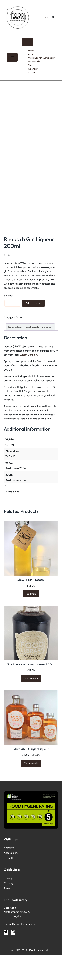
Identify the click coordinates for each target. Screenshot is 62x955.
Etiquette (9, 858)
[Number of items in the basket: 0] (52, 17)
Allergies (9, 847)
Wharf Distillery (29, 354)
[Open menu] (12, 57)
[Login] (46, 17)
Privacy (8, 878)
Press (7, 888)
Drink (19, 317)
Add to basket (33, 303)
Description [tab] (15, 326)
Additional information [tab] (39, 326)
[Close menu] (27, 42)
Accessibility (11, 852)
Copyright (9, 883)
